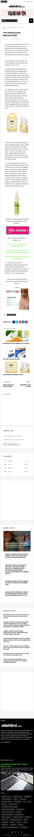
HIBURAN (4, 804)
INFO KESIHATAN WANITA (8, 809)
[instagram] (29, 1)
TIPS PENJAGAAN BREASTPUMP (13, 374)
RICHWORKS (5, 822)
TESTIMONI (13, 825)
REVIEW (25, 819)
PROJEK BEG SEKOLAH (16, 819)
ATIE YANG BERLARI (6, 799)
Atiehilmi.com (27, 835)
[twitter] (27, 1)
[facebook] (12, 832)
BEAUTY (16, 799)
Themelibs (19, 835)
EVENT (29, 801)
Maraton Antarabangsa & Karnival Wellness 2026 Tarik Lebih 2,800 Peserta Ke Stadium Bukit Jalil (16, 647)
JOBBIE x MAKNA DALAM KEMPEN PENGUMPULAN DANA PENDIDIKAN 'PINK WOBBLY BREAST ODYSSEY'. (15, 632)
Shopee (25, 822)
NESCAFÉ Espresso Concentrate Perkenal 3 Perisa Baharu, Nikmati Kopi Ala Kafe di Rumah (16, 616)
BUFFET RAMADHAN (7, 801)
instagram (18, 468)
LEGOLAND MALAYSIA (7, 814)
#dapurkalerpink (17, 796)
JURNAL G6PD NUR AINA (8, 812)
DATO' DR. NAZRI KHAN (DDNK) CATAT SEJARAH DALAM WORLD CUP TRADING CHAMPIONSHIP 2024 (15, 661)
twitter (18, 464)
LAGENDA (18, 812)
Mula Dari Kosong (6, 817)
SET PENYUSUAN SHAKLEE (11, 359)
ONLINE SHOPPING (17, 817)
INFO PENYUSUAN (11, 27)
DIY (24, 801)
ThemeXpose (12, 835)
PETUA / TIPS (5, 819)
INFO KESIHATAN (13, 804)
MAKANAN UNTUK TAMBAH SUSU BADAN (16, 343)
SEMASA (12, 822)
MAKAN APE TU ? (19, 814)
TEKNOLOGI (5, 825)
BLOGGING (23, 799)
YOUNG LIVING (23, 827)
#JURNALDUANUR (6, 796)
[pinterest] (31, 1)
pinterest (18, 471)
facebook (18, 460)
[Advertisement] (17, 500)
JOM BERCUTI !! (20, 809)
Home (4, 27)
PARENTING (28, 817)
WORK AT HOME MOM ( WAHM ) (9, 827)
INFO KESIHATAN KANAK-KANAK (10, 807)
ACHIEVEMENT (27, 796)
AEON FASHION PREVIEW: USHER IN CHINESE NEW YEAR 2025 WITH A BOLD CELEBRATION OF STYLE (16, 640)
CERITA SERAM (17, 801)
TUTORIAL (20, 825)
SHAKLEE (19, 822)
